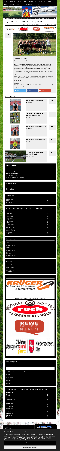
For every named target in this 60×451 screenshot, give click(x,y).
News (37, 24)
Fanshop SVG (19, 4)
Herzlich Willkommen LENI (34, 100)
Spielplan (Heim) (28, 4)
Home (5, 1)
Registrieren (54, 7)
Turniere (49, 1)
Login (49, 7)
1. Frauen (33, 24)
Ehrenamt (12, 4)
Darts (24, 1)
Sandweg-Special (32, 1)
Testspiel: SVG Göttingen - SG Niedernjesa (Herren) (16, 171)
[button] (20, 90)
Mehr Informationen (30, 440)
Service (5, 4)
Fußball (19, 1)
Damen (28, 24)
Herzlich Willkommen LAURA (35, 139)
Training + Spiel (42, 1)
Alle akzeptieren (30, 443)
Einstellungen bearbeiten (30, 447)
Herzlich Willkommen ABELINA (36, 126)
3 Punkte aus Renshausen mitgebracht (48, 24)
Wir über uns (12, 1)
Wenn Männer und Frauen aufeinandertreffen (15, 177)
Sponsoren (37, 4)
